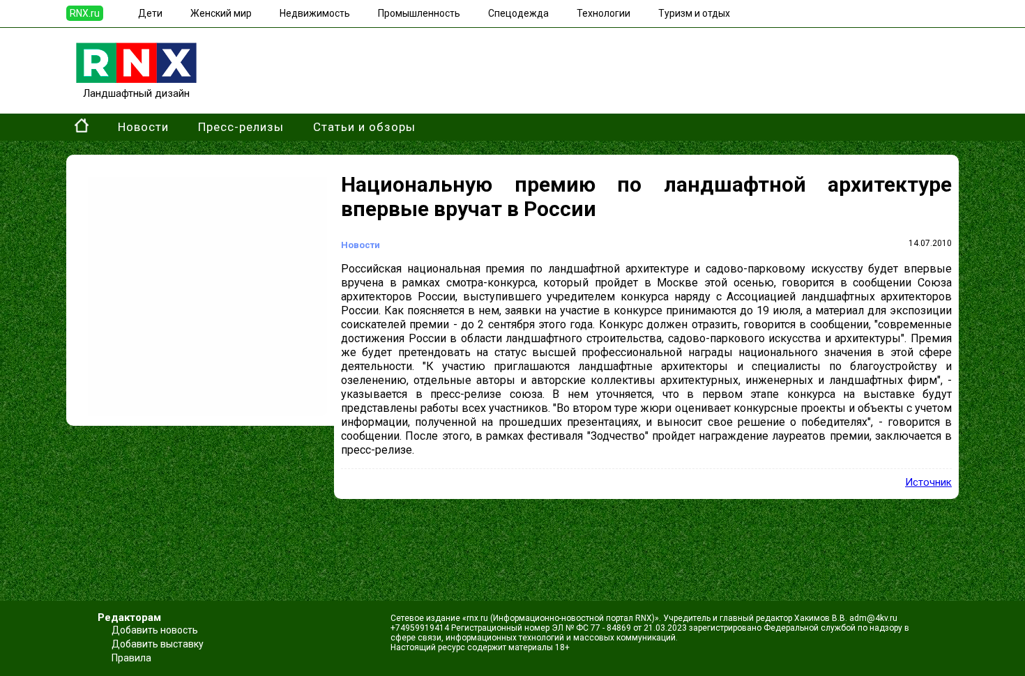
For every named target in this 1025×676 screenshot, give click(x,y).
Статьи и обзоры (364, 127)
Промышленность (419, 13)
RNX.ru (85, 13)
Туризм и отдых (694, 13)
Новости (143, 127)
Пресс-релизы (241, 127)
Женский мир (221, 13)
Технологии (603, 13)
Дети (150, 13)
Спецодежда (518, 13)
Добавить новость (155, 630)
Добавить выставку (158, 644)
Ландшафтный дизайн (136, 93)
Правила (131, 657)
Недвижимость (315, 13)
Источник (928, 482)
